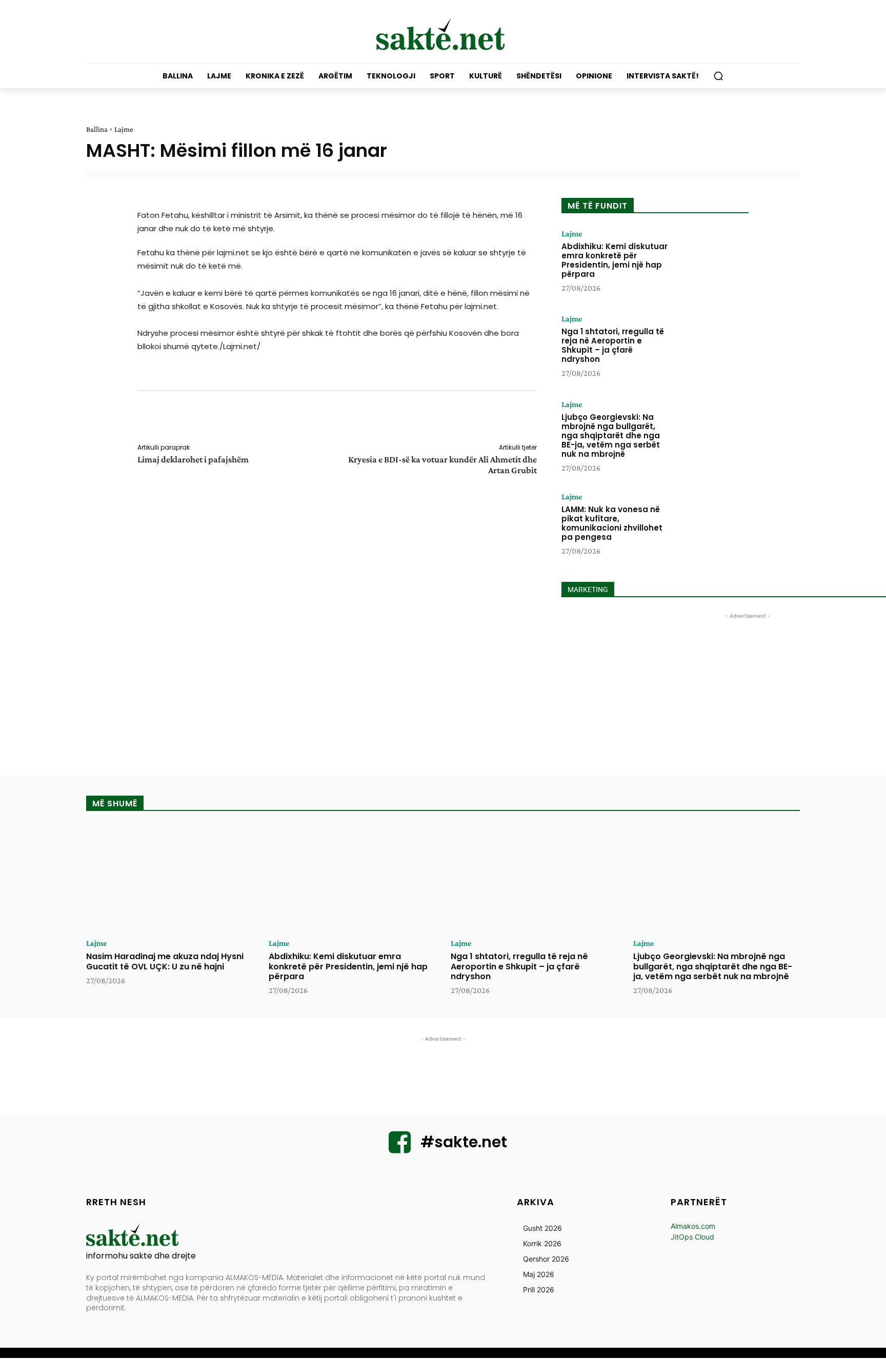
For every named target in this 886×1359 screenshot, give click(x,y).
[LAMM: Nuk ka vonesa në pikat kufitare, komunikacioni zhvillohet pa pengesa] (711, 524)
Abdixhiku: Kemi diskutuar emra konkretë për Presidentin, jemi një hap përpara (614, 260)
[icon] (399, 1148)
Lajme (123, 129)
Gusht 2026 (542, 1228)
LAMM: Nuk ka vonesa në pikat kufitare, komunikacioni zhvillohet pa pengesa (611, 523)
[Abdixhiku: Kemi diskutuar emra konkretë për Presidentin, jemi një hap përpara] (711, 261)
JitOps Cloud (692, 1236)
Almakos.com (693, 1226)
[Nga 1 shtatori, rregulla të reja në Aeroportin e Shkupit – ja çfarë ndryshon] (711, 346)
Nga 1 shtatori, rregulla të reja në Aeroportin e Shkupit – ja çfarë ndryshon (612, 345)
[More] (544, 419)
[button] (718, 76)
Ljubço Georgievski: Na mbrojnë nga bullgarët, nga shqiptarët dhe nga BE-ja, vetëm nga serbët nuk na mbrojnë (610, 435)
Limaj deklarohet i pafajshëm (193, 459)
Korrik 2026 (542, 1243)
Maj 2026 (538, 1274)
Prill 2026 (538, 1289)
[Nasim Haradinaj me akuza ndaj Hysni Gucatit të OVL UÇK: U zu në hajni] (169, 878)
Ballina (97, 129)
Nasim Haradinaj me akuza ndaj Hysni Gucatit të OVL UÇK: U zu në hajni (165, 961)
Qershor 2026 (546, 1258)
